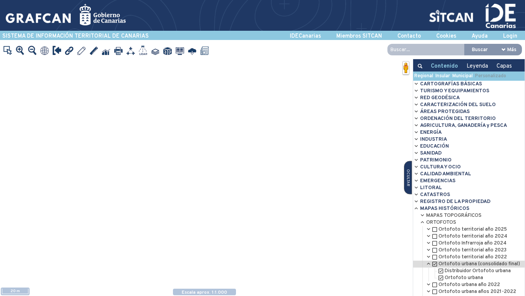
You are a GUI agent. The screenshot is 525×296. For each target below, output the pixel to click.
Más (512, 50)
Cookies (446, 36)
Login (510, 36)
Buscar (480, 50)
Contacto (409, 36)
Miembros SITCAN (359, 36)
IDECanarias (305, 36)
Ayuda (480, 36)
